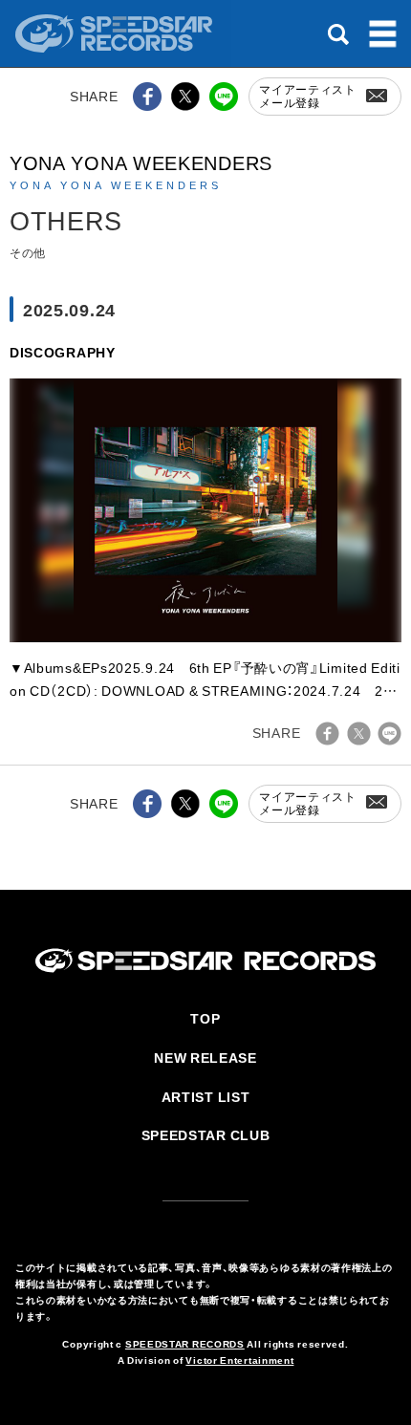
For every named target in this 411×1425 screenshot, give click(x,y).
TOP (205, 1017)
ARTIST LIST (206, 1096)
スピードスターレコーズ (115, 33)
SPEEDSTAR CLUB (205, 1134)
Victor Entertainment (239, 1359)
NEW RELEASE (205, 1057)
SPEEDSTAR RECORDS (185, 1343)
